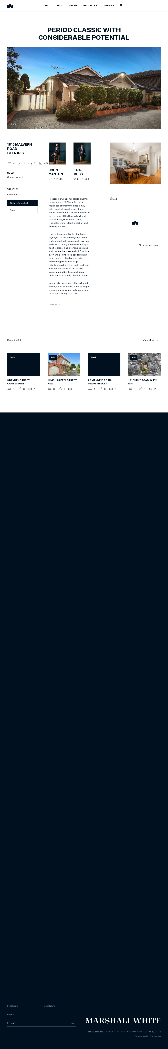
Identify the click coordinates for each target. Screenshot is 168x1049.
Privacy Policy (112, 1031)
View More (54, 304)
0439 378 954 (81, 178)
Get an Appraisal (19, 203)
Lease (73, 5)
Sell (59, 5)
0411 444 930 (56, 178)
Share (13, 210)
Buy (47, 5)
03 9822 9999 (14, 1032)
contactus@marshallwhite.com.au (24, 1035)
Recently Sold (14, 340)
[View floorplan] (155, 123)
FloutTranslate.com (153, 1036)
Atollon (157, 1031)
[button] (135, 223)
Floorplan (12, 194)
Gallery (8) (13, 188)
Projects (90, 5)
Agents (109, 5)
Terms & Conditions (94, 1031)
